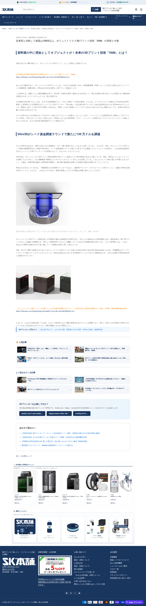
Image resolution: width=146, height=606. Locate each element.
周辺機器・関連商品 (60, 17)
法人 (88, 17)
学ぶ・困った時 (77, 17)
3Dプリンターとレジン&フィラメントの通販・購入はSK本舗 (28, 602)
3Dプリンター (6, 17)
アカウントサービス (122, 17)
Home (4, 29)
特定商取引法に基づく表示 (120, 578)
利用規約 (113, 572)
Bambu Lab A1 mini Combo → (32, 413)
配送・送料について (82, 560)
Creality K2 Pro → (81, 413)
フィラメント (29, 17)
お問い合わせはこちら (10, 567)
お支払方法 (78, 563)
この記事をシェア (25, 456)
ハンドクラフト (9, 23)
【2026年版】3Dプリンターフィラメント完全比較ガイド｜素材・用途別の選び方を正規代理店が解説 (61, 433)
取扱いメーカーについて (119, 560)
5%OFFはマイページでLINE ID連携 (51, 579)
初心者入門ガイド (46, 329)
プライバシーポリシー (118, 575)
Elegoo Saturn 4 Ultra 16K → (59, 413)
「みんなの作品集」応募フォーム (87, 575)
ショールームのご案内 (118, 566)
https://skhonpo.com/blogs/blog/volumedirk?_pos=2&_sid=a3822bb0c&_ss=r (45, 311)
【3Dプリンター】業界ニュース (18, 29)
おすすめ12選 (60, 329)
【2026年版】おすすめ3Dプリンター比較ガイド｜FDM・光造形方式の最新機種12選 (54, 437)
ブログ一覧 (114, 569)
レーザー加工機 (44, 17)
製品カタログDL (137, 17)
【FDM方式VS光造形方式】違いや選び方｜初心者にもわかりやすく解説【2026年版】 (55, 441)
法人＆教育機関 (116, 563)
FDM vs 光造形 (87, 329)
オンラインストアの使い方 (84, 572)
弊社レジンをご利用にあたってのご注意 (89, 584)
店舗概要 (113, 557)
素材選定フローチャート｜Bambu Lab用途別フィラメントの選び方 (47, 445)
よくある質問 (79, 578)
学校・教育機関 (100, 17)
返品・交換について (82, 566)
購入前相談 (78, 569)
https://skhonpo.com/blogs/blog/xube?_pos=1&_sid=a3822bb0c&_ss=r (43, 77)
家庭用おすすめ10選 (73, 329)
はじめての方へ (80, 557)
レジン (18, 17)
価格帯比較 (98, 329)
